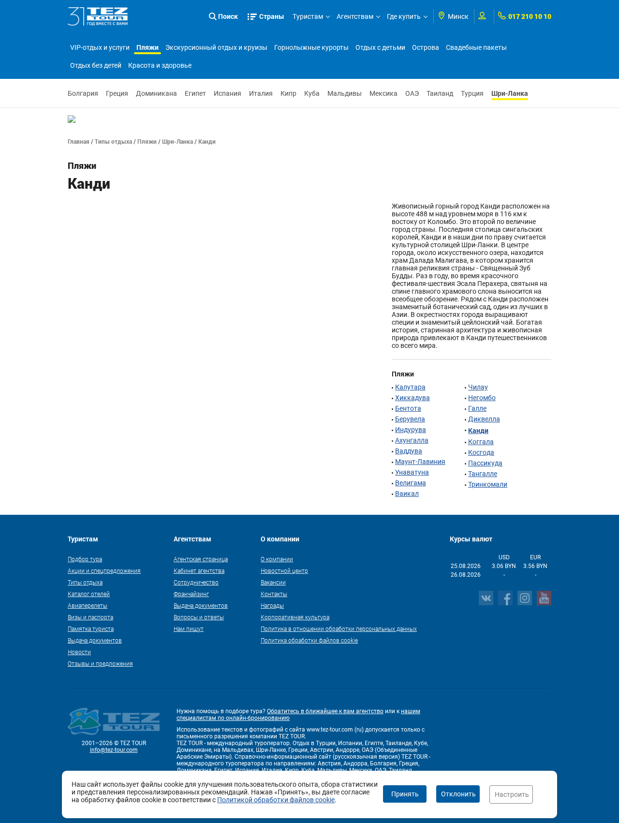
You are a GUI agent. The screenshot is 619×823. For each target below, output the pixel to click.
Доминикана (156, 93)
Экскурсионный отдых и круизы (216, 47)
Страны (271, 16)
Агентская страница (201, 559)
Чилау (478, 387)
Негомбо (482, 398)
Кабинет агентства (199, 570)
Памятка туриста (91, 628)
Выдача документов (95, 640)
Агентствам (355, 16)
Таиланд (440, 93)
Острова (425, 47)
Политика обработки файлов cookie (309, 640)
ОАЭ (412, 93)
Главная (78, 141)
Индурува (410, 430)
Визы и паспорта (90, 617)
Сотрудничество (196, 582)
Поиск (228, 16)
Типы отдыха (113, 141)
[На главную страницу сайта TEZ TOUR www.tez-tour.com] (98, 16)
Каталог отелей (89, 594)
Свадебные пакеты (476, 47)
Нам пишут (189, 628)
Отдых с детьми (380, 47)
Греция (117, 93)
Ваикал (407, 493)
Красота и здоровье (160, 65)
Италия (261, 93)
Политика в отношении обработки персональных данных (339, 628)
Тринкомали (487, 484)
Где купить (404, 16)
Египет (195, 93)
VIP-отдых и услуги (100, 47)
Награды (272, 605)
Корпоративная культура (295, 617)
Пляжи (147, 47)
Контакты (274, 594)
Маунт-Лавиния (420, 461)
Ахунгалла (411, 440)
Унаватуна (412, 472)
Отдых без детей (95, 65)
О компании (277, 559)
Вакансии (273, 582)
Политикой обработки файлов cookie (276, 800)
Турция (472, 93)
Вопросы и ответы (199, 617)
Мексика (383, 93)
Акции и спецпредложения (104, 570)
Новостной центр (284, 570)
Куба (312, 93)
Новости (79, 652)
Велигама (410, 483)
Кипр (288, 93)
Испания (227, 93)
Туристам (308, 16)
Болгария (83, 93)
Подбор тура (85, 559)
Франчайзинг (191, 594)
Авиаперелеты (87, 605)
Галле (477, 408)
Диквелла (484, 419)
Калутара (410, 387)
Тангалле (482, 474)
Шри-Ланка (509, 93)
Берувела (410, 419)
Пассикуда (485, 463)
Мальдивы (344, 93)
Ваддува (408, 451)
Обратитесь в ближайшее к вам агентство (325, 711)
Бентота (408, 408)
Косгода (481, 452)
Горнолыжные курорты (311, 47)
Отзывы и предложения (100, 663)
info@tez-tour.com (114, 750)
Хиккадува (412, 398)
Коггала (481, 442)
